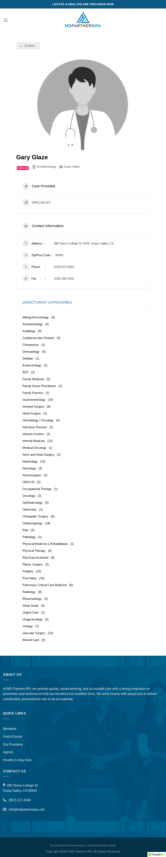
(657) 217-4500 (19, 800)
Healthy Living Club (17, 760)
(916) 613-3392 (64, 267)
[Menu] (5, 20)
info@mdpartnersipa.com (27, 809)
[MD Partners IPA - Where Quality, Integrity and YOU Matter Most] (83, 20)
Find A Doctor (12, 736)
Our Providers (13, 744)
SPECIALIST (41, 202)
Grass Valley (72, 166)
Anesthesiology (46, 166)
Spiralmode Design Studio (101, 845)
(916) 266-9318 (64, 278)
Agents (8, 752)
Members (9, 728)
